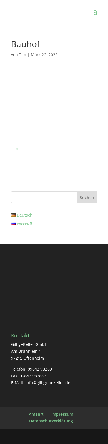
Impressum (62, 414)
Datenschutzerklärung (51, 421)
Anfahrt (36, 414)
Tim (22, 54)
